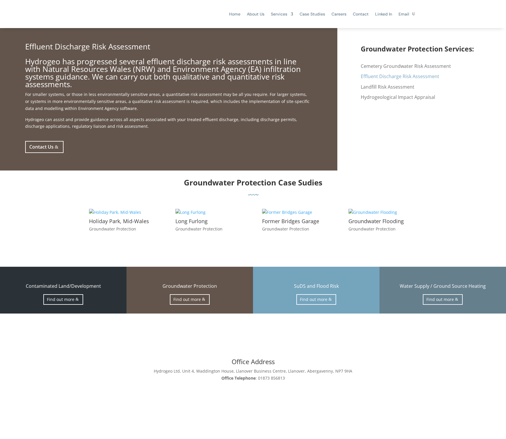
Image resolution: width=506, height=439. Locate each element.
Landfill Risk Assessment (387, 87)
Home (234, 14)
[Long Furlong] (209, 212)
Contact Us (41, 147)
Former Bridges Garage (290, 221)
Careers (338, 14)
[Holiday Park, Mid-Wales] (123, 212)
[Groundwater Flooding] (382, 212)
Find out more (60, 299)
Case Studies (312, 14)
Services (279, 14)
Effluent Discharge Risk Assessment (400, 77)
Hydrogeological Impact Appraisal (398, 97)
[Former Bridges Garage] (296, 212)
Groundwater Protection (112, 229)
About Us (255, 14)
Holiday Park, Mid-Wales (119, 221)
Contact (361, 14)
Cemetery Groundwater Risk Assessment (406, 66)
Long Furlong (191, 221)
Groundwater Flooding (376, 221)
